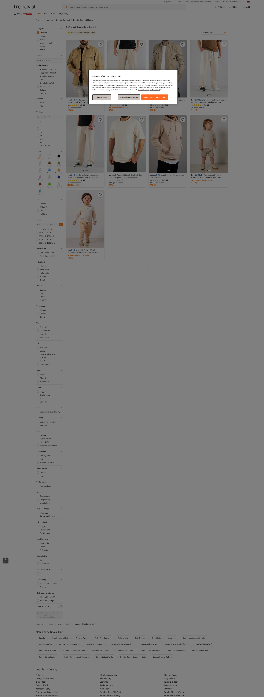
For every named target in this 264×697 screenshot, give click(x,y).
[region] (133, 87)
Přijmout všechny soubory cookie (155, 97)
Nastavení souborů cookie (128, 97)
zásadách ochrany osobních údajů (149, 90)
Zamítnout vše (102, 97)
